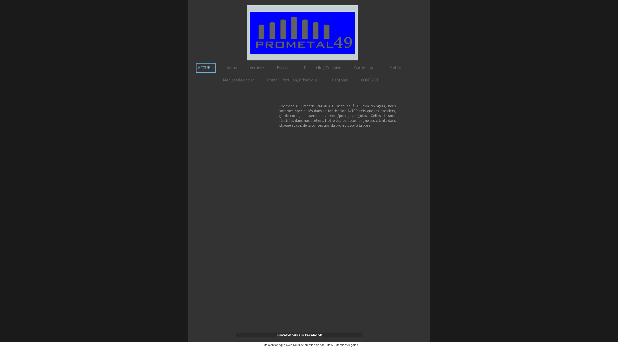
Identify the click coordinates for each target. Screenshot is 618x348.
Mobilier (396, 67)
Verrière (257, 67)
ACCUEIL (206, 67)
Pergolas (340, 80)
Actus (232, 67)
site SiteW (326, 345)
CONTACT (370, 80)
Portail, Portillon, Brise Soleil (293, 80)
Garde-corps (365, 67)
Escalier (284, 67)
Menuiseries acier (238, 80)
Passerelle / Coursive (322, 67)
